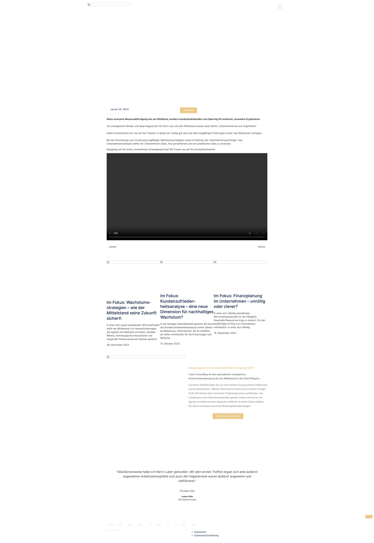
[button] (280, 6)
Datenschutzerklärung (206, 535)
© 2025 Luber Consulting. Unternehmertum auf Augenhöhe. (113, 530)
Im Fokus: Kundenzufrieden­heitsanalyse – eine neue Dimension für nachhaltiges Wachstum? (186, 306)
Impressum (200, 531)
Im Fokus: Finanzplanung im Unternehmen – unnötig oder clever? (239, 301)
